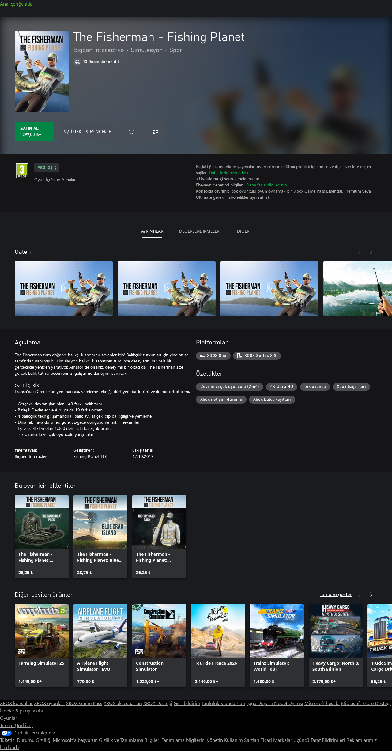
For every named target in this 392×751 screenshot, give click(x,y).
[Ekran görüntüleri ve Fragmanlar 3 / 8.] (269, 288)
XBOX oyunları (49, 703)
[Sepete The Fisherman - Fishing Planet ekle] (131, 131)
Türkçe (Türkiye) (16, 725)
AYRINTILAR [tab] (152, 231)
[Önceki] (359, 252)
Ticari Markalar (276, 740)
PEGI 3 (43, 168)
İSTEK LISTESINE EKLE (91, 131)
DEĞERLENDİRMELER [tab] (199, 231)
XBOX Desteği (157, 703)
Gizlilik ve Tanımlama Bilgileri (129, 740)
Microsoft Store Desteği (366, 703)
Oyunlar (8, 718)
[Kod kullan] (155, 131)
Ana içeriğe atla (16, 3)
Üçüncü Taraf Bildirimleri (319, 740)
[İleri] (371, 252)
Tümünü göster (336, 594)
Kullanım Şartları (242, 740)
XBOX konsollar (16, 703)
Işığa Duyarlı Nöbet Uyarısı (275, 703)
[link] (42, 536)
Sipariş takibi (29, 710)
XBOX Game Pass (84, 703)
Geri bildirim (187, 703)
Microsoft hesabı (322, 703)
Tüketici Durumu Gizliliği (25, 740)
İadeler (7, 710)
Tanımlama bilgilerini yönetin (192, 740)
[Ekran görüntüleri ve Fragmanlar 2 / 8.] (167, 288)
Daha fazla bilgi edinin (229, 172)
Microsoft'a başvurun (75, 740)
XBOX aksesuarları (123, 703)
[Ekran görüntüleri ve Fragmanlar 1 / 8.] (64, 288)
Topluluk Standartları (223, 703)
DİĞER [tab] (243, 231)
